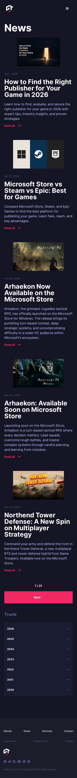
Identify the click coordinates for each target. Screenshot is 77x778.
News (27, 730)
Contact (68, 730)
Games (8, 730)
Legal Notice (10, 741)
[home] (8, 8)
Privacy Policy (40, 741)
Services (47, 730)
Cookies (69, 741)
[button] (67, 8)
